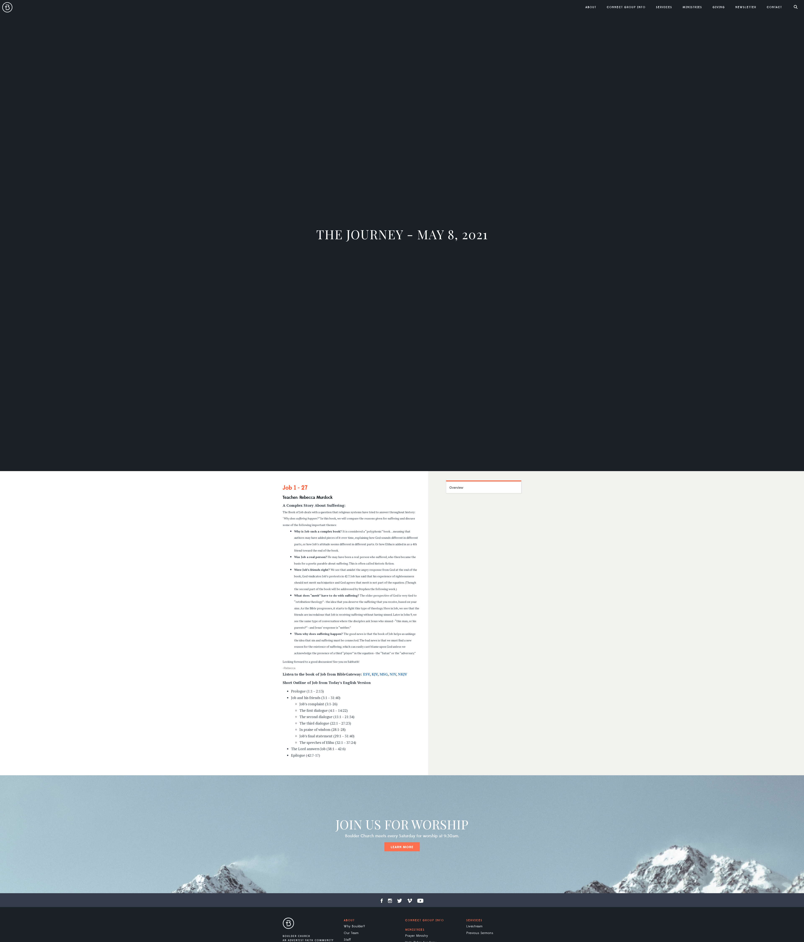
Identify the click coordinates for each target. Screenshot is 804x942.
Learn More (402, 847)
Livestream (474, 926)
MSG (384, 674)
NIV (393, 674)
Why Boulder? (354, 926)
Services (474, 920)
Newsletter (745, 7)
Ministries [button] (692, 7)
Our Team (351, 933)
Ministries (415, 930)
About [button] (590, 7)
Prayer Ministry (416, 936)
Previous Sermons (479, 933)
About (349, 920)
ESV (366, 674)
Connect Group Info (626, 7)
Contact (774, 7)
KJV (375, 674)
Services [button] (664, 7)
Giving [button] (719, 7)
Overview (456, 488)
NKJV (402, 674)
